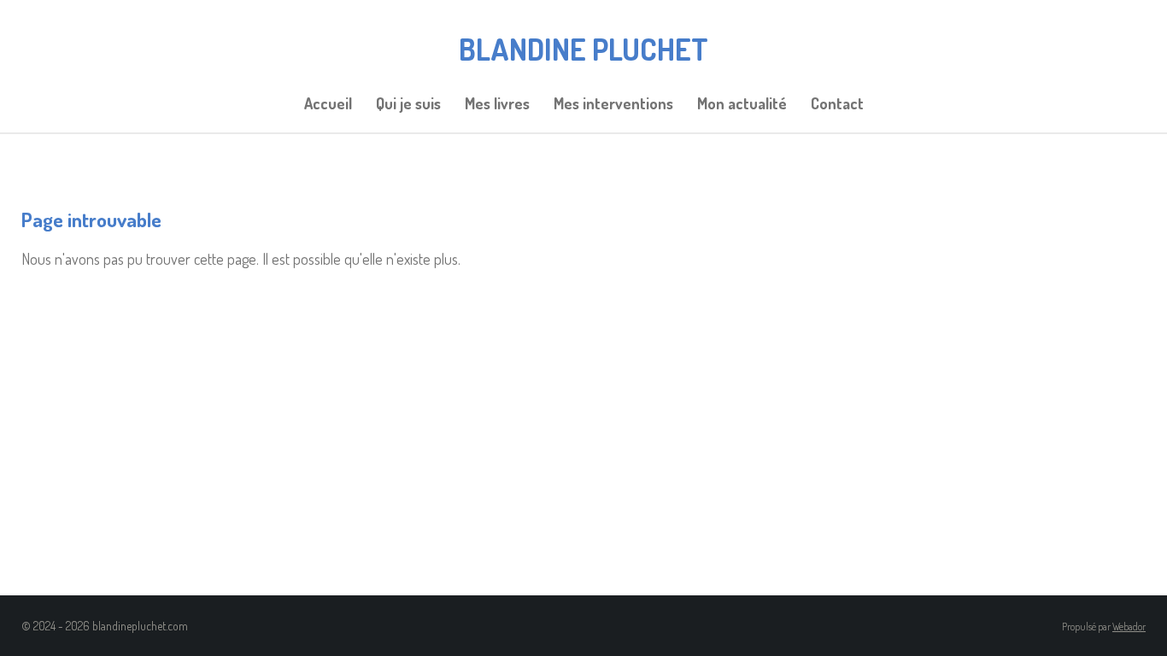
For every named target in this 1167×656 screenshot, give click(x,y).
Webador (1129, 626)
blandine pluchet (583, 48)
